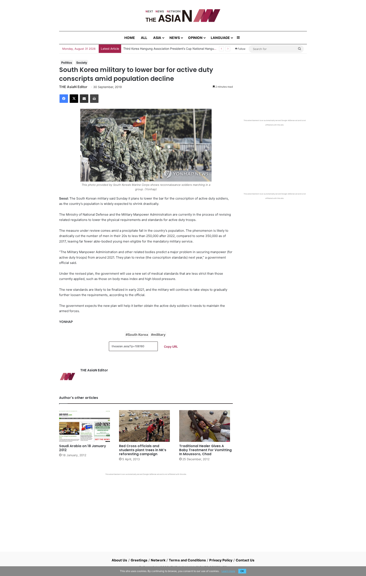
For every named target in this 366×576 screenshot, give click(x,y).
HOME (129, 38)
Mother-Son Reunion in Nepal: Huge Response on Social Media (167, 48)
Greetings (139, 560)
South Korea (138, 334)
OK (242, 571)
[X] (74, 98)
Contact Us (245, 560)
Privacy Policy (220, 560)
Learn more (228, 571)
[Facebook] (64, 98)
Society (81, 62)
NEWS (174, 38)
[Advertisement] (146, 507)
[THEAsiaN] (183, 15)
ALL (144, 38)
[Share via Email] (84, 98)
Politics (66, 62)
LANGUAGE (220, 38)
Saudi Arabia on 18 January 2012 (82, 448)
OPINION (195, 38)
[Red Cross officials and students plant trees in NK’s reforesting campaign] (146, 426)
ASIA (157, 38)
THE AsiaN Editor (73, 87)
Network (158, 560)
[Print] (94, 98)
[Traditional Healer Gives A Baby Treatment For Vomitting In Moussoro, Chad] (206, 426)
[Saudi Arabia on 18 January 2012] (86, 426)
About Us (119, 560)
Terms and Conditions (187, 560)
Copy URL (171, 346)
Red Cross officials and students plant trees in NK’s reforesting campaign (142, 450)
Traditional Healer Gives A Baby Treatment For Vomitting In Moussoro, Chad (205, 450)
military (159, 334)
